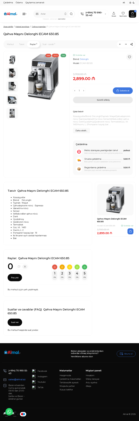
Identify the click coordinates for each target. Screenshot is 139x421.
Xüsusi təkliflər (66, 389)
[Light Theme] (130, 2)
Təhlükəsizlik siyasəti (69, 382)
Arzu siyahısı (91, 382)
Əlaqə (88, 386)
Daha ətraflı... (81, 130)
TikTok (40, 387)
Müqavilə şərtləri (67, 386)
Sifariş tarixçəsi (92, 379)
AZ (124, 3)
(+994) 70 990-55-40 (94, 14)
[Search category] (37, 14)
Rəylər (33, 44)
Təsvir (21, 44)
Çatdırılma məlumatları (70, 379)
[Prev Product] (120, 44)
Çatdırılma (8, 2)
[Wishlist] (129, 57)
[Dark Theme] (133, 2)
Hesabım (90, 375)
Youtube (42, 382)
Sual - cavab (48, 44)
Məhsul (10, 44)
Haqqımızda (65, 375)
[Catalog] (24, 14)
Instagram (42, 376)
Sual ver (15, 322)
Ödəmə (19, 2)
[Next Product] (126, 44)
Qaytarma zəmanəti (34, 2)
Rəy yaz (15, 277)
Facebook (42, 371)
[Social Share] (131, 44)
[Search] (65, 14)
